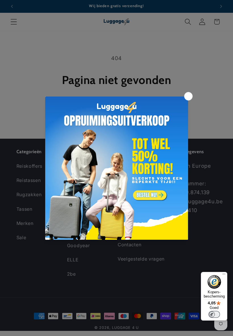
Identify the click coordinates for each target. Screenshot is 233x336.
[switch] (214, 314)
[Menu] (223, 275)
